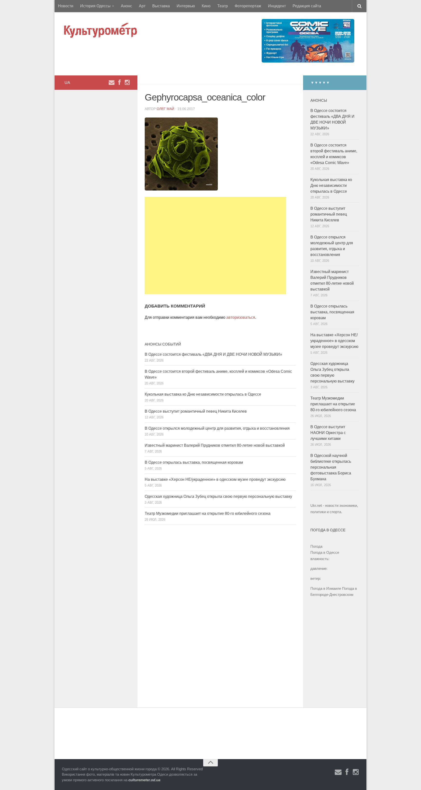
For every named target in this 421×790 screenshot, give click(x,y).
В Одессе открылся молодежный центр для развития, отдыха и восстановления (217, 428)
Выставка (161, 6)
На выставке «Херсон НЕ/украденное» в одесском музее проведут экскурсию (215, 479)
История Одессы (95, 6)
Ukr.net (316, 505)
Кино (206, 6)
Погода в (324, 552)
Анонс (126, 6)
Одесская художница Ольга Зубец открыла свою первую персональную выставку (218, 496)
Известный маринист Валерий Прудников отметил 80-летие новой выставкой (215, 445)
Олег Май (165, 109)
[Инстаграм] (127, 82)
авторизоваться (240, 317)
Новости (65, 6)
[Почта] (112, 82)
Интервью (186, 6)
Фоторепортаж (248, 6)
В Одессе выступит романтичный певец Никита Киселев (196, 411)
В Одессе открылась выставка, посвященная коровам (194, 462)
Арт (142, 6)
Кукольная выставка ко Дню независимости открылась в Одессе (203, 394)
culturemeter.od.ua (144, 780)
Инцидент (277, 6)
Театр (222, 6)
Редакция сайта (307, 6)
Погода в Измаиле (325, 588)
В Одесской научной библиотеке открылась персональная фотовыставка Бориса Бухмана (330, 467)
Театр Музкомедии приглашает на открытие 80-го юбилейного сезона (207, 513)
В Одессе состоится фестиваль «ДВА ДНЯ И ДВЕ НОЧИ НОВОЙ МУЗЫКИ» (213, 354)
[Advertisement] (215, 245)
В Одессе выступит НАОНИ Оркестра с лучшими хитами (328, 433)
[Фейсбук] (119, 82)
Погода (316, 546)
